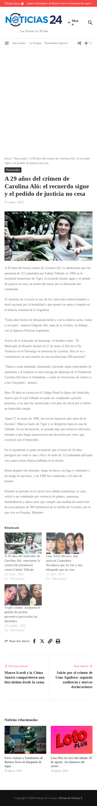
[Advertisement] (48, 98)
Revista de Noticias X (71, 798)
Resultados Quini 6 (56, 43)
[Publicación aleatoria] (79, 43)
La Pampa (35, 43)
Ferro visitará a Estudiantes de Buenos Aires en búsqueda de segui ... (24, 762)
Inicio (8, 158)
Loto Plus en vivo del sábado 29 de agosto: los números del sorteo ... (71, 762)
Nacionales (19, 43)
